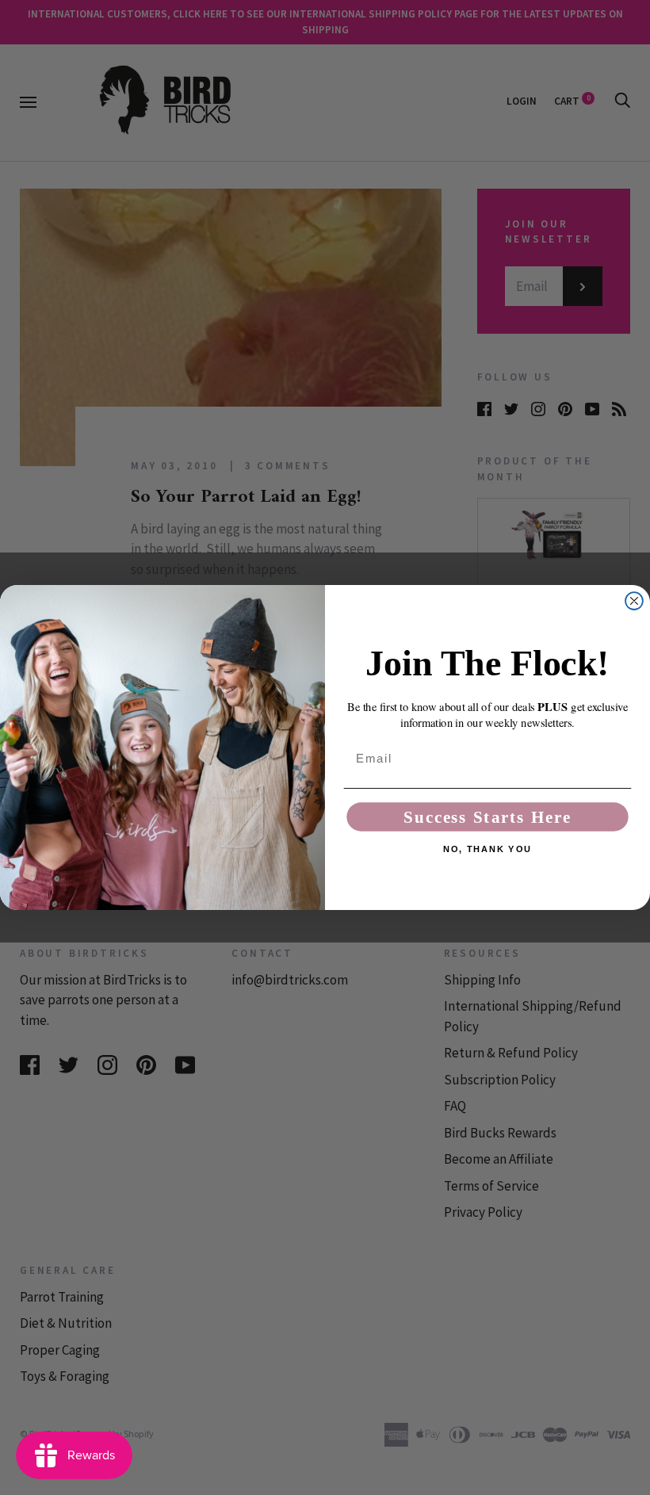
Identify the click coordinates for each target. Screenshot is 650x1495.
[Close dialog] (634, 601)
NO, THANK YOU (487, 849)
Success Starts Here (487, 817)
